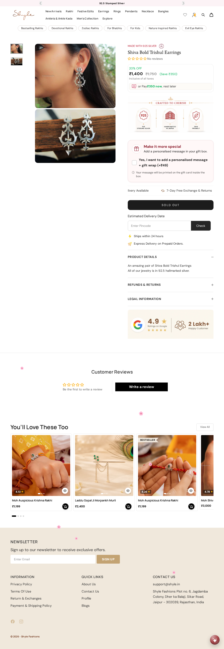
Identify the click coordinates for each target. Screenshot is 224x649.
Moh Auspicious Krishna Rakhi (32, 500)
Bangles (163, 11)
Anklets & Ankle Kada (59, 18)
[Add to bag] (65, 506)
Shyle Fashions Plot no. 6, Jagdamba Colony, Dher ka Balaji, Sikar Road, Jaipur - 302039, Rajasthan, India (180, 597)
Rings (117, 11)
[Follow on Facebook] (12, 621)
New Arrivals (53, 11)
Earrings (103, 11)
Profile (86, 598)
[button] (137, 58)
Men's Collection (87, 18)
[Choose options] (65, 491)
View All (205, 427)
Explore (108, 18)
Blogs (86, 605)
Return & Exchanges (26, 598)
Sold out (171, 205)
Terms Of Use (20, 591)
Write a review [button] (141, 386)
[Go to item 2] (16, 61)
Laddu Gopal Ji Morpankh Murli (95, 500)
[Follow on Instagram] (21, 621)
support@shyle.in (166, 584)
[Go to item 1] (16, 49)
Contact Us (90, 591)
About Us (89, 584)
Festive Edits (85, 11)
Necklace (148, 11)
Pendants (131, 11)
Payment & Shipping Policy (31, 605)
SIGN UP (108, 559)
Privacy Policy (21, 584)
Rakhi (69, 11)
